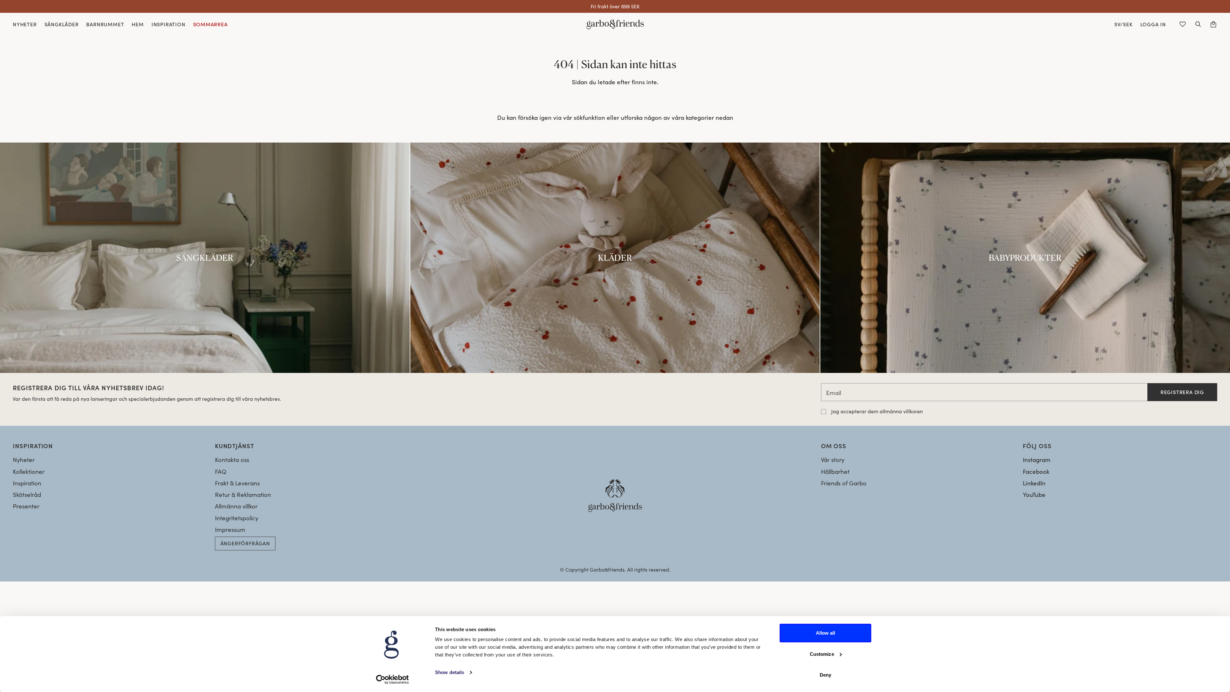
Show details (449, 672)
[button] (1198, 24)
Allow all (825, 633)
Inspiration (27, 483)
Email (833, 393)
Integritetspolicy (236, 518)
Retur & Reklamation (243, 494)
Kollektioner (29, 471)
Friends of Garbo (843, 483)
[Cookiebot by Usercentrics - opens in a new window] (393, 679)
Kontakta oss (232, 460)
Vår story (832, 460)
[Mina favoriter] (1182, 24)
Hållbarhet (835, 471)
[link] (205, 258)
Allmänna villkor (236, 506)
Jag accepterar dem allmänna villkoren (877, 411)
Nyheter (24, 460)
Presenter (26, 506)
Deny (825, 675)
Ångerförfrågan (245, 543)
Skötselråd (27, 494)
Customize (822, 654)
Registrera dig (1182, 392)
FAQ (220, 471)
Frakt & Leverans (237, 483)
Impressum (230, 529)
